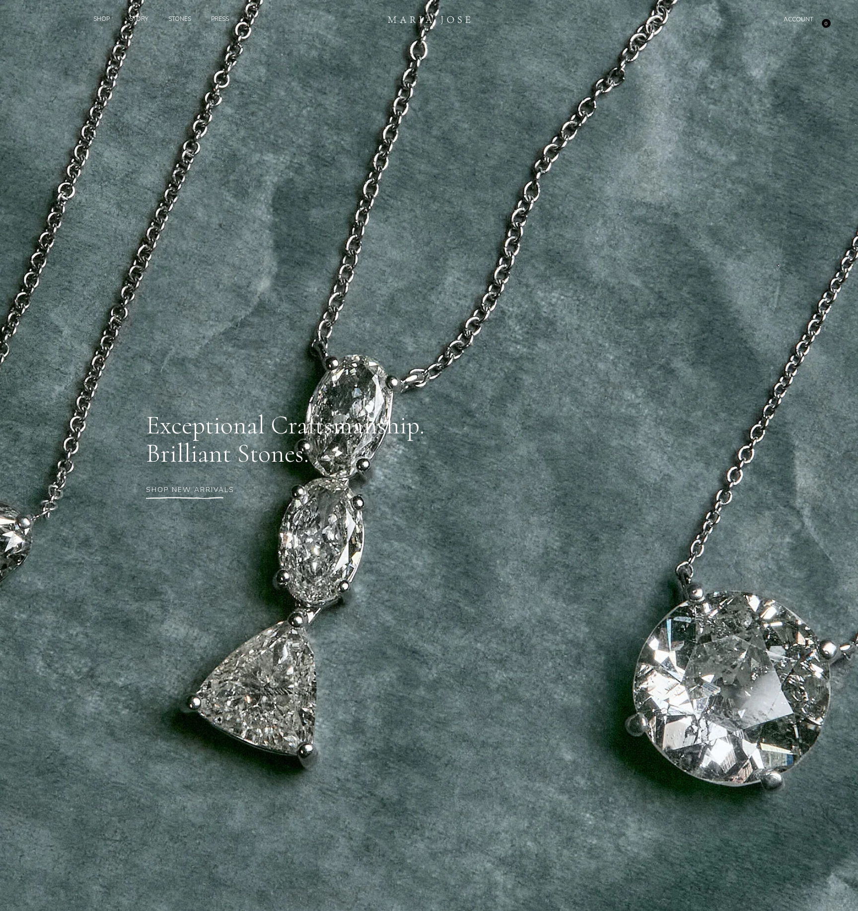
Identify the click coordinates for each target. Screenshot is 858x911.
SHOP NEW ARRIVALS (190, 489)
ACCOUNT (798, 19)
